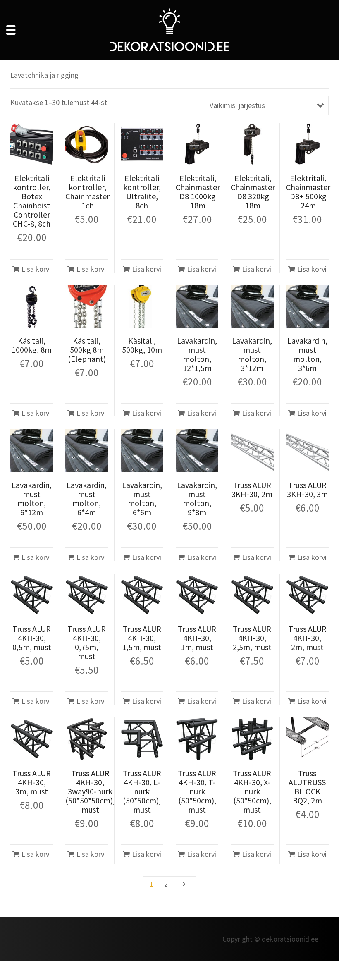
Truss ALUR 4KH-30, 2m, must (307, 638)
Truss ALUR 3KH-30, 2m (252, 489)
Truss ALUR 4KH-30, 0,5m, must (31, 638)
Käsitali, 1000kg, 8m (32, 345)
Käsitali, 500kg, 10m (142, 345)
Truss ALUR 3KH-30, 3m (307, 489)
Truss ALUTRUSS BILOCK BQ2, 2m (307, 787)
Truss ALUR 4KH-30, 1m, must (197, 638)
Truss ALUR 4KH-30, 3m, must (31, 782)
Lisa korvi (36, 269)
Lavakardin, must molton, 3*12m (252, 354)
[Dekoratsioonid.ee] (169, 28)
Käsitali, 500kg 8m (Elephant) (87, 349)
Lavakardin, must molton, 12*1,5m (197, 354)
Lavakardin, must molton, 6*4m (87, 498)
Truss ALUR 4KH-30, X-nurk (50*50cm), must (252, 791)
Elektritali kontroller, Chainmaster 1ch (87, 191)
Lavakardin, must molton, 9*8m (197, 498)
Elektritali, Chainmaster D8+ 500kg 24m (308, 191)
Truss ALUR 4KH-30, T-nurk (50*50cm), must (197, 791)
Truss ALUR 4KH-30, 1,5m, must (141, 638)
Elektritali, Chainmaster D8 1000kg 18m (198, 191)
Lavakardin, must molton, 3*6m (307, 354)
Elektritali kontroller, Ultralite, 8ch (142, 191)
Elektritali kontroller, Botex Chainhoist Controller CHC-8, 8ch (31, 201)
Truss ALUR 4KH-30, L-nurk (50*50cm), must (142, 791)
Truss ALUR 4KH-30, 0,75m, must (86, 642)
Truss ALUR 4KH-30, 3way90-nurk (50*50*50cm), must (90, 791)
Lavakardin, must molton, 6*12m (32, 498)
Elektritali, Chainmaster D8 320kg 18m (253, 191)
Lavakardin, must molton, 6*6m (142, 498)
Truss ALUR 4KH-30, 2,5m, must (252, 638)
